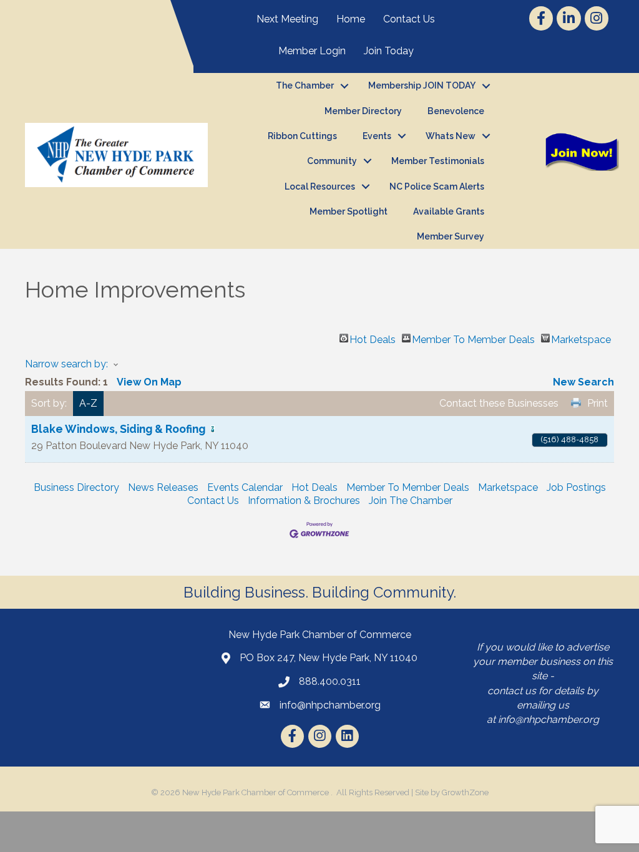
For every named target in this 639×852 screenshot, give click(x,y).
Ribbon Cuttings (302, 136)
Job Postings (576, 487)
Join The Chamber (410, 500)
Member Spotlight (349, 211)
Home (350, 19)
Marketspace (581, 338)
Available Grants (448, 211)
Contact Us (409, 19)
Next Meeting (287, 19)
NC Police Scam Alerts (436, 186)
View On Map (149, 382)
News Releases (163, 487)
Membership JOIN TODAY (422, 85)
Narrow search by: (66, 364)
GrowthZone (465, 792)
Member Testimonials (437, 161)
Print (597, 403)
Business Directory (76, 487)
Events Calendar (245, 487)
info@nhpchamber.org (548, 719)
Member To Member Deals (473, 338)
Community (332, 161)
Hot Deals (372, 338)
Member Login (312, 51)
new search (583, 382)
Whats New (451, 136)
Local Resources (320, 186)
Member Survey (450, 236)
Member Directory (363, 111)
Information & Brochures (304, 500)
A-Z (88, 403)
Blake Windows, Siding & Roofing (118, 428)
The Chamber (305, 85)
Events (377, 136)
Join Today (389, 51)
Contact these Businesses (499, 403)
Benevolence (455, 111)
